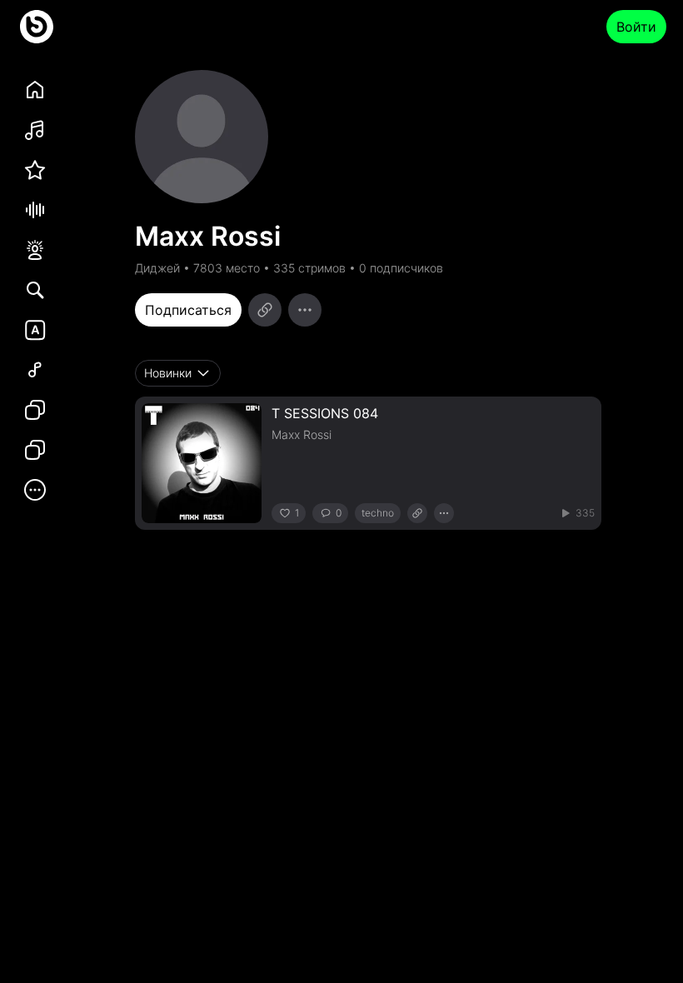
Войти (636, 26)
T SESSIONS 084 (325, 413)
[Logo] (37, 27)
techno (377, 512)
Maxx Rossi (302, 434)
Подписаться (188, 310)
